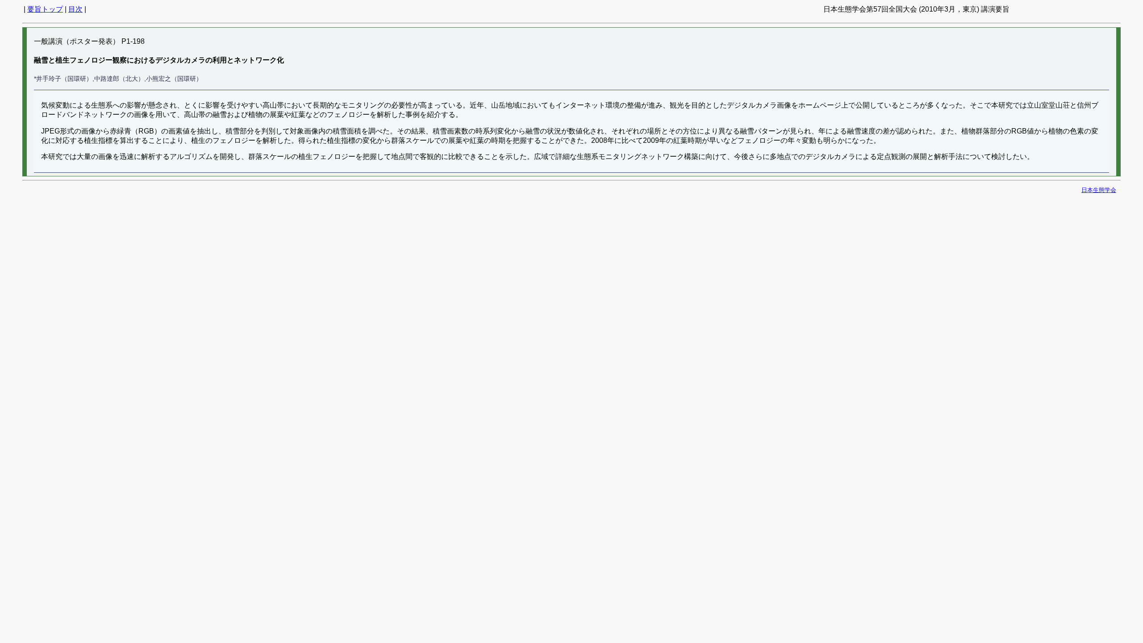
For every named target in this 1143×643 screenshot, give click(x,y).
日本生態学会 (1098, 190)
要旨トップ (45, 9)
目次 (75, 9)
